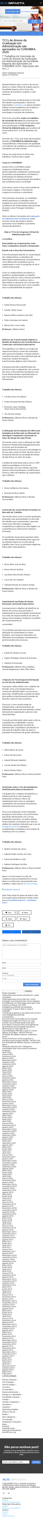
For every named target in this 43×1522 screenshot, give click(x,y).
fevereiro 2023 (9, 1125)
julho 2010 (7, 1372)
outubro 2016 (8, 1259)
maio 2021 (7, 1151)
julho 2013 (7, 1332)
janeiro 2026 (7, 1058)
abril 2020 (6, 1176)
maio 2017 (7, 1245)
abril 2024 (6, 1098)
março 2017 (7, 1249)
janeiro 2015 (7, 1299)
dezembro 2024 (9, 1082)
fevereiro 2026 (9, 1056)
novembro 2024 (9, 1084)
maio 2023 (7, 1119)
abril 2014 (6, 1316)
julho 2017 (7, 1241)
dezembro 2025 (9, 1060)
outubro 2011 (8, 1356)
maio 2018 (7, 1222)
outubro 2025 (8, 1062)
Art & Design (8, 1382)
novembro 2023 (9, 1107)
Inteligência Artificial (11, 827)
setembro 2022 (9, 1135)
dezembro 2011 (9, 1352)
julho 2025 (7, 1068)
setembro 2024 (9, 1088)
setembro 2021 (9, 1143)
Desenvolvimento (10, 1392)
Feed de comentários (11, 1430)
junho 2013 (7, 1334)
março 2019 (7, 1202)
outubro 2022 (8, 1133)
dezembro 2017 (9, 1232)
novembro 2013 (9, 1326)
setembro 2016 (9, 1261)
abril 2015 (6, 1293)
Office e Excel (8, 1412)
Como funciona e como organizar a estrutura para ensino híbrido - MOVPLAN (21, 1039)
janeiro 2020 (7, 1182)
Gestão (5, 1399)
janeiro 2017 (7, 1253)
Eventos (5, 1512)
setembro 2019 (9, 1190)
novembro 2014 (9, 1303)
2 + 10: (4, 978)
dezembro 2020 (9, 1161)
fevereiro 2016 (9, 1275)
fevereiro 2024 (9, 1101)
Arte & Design (8, 1384)
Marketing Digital (10, 1409)
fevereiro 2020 (9, 1180)
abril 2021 (6, 1153)
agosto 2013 (7, 1330)
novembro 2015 (9, 1281)
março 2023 (7, 1123)
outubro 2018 (8, 1212)
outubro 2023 (8, 1109)
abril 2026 (6, 1052)
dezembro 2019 (9, 1184)
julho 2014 (7, 1310)
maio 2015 (7, 1291)
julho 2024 (7, 1092)
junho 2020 (7, 1172)
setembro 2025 (9, 1064)
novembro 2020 (9, 1163)
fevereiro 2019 (9, 1204)
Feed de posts (8, 1428)
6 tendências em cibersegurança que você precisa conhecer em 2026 (21, 1004)
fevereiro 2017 (9, 1251)
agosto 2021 (7, 1145)
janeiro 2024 (7, 1103)
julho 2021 (7, 1147)
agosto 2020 (7, 1168)
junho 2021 (7, 1149)
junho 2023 (7, 1117)
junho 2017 (7, 1243)
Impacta (6, 1407)
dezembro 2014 (9, 1301)
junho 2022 (7, 1139)
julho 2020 (7, 1170)
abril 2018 (6, 1224)
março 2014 (7, 1318)
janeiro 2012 (7, 1350)
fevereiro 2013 (9, 1336)
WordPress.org (9, 1432)
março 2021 (7, 1155)
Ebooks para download (11, 1502)
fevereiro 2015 (9, 1297)
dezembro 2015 (9, 1279)
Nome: (4, 962)
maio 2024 (7, 1096)
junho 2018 (7, 1220)
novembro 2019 (9, 1186)
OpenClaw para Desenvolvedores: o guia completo (20, 996)
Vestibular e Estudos (11, 1422)
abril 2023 (6, 1121)
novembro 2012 (9, 1342)
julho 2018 (7, 1218)
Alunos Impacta (9, 1379)
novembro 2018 (9, 1210)
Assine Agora (34, 21)
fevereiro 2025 (9, 1078)
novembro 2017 (9, 1234)
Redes (5, 1414)
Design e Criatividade (11, 1394)
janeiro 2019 (7, 1206)
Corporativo (7, 1389)
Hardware (6, 1404)
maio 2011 (7, 1362)
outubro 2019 (8, 1188)
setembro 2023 (9, 1111)
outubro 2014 (8, 1305)
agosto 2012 (7, 1346)
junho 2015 (7, 1289)
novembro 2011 (9, 1354)
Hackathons (18, 105)
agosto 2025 (7, 1066)
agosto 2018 (7, 1216)
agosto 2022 (7, 1137)
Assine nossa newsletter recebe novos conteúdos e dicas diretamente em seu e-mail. (21, 1452)
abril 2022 (6, 1141)
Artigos (5, 1500)
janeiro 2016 (7, 1277)
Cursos (5, 1514)
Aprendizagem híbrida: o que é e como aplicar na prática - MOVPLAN (19, 1031)
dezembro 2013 (9, 1324)
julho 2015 (7, 1287)
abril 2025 (6, 1074)
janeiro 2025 (7, 1080)
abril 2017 (6, 1247)
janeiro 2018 (7, 1230)
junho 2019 (7, 1196)
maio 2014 (7, 1314)
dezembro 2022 (9, 1129)
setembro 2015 (9, 1285)
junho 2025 (7, 1070)
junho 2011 (7, 1360)
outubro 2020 (8, 1165)
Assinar (36, 1462)
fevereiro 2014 (9, 1320)
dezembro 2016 (9, 1255)
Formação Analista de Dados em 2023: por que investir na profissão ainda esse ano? (19, 1021)
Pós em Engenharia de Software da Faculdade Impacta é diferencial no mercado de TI (20, 1026)
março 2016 (7, 1273)
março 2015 (7, 1295)
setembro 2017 (9, 1237)
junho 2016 (7, 1267)
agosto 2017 (7, 1240)
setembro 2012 (9, 1344)
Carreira (6, 1387)
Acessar (5, 1426)
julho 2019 (7, 1194)
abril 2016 (6, 1271)
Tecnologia (7, 1419)
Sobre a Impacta (8, 1516)
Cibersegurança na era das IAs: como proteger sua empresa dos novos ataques (21, 1000)
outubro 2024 (8, 1086)
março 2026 (7, 1054)
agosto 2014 (7, 1309)
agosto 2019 (7, 1192)
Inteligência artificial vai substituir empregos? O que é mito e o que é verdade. (17, 1009)
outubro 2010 (8, 1368)
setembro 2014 (9, 1306)
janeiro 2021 (7, 1159)
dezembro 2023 (9, 1105)
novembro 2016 (9, 1257)
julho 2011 (7, 1358)
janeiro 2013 (7, 1338)
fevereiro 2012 (9, 1348)
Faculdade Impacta (10, 1397)
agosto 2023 (7, 1113)
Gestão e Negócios (10, 1402)
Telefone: (5, 973)
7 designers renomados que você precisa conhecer (19, 1047)
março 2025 (7, 1076)
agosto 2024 (7, 1090)
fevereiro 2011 (9, 1366)
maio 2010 (7, 1374)
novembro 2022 (9, 1131)
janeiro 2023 (7, 1127)
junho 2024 (7, 1094)
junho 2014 (7, 1312)
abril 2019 (6, 1200)
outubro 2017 (8, 1236)
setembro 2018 (9, 1214)
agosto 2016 (7, 1263)
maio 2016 (7, 1269)
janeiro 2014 (7, 1322)
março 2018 (7, 1226)
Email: (4, 968)
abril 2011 (6, 1364)
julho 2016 (7, 1265)
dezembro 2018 (9, 1208)
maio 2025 (7, 1072)
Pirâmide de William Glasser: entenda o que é (19, 1035)
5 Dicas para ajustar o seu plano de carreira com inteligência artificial (21, 1014)
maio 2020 (7, 1174)
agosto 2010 (7, 1370)
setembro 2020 (9, 1167)
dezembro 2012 (9, 1340)
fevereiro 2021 (9, 1157)
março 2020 (7, 1178)
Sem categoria (8, 1417)
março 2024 (7, 1099)
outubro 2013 (8, 1328)
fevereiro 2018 (9, 1228)
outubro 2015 (8, 1283)
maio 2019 (7, 1198)
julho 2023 (7, 1115)
